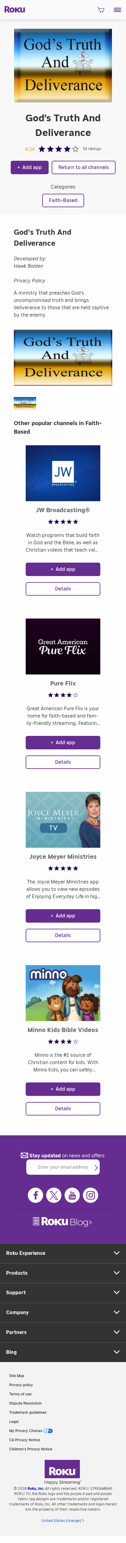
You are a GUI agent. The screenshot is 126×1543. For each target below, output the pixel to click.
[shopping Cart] (100, 11)
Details (63, 588)
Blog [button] (11, 1352)
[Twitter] (53, 1195)
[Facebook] (35, 1195)
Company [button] (17, 1312)
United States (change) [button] (61, 1521)
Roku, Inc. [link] (36, 1488)
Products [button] (17, 1273)
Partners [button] (16, 1332)
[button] (117, 10)
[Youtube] (72, 1195)
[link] (63, 1222)
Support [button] (16, 1292)
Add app (29, 167)
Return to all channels (83, 167)
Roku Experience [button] (25, 1253)
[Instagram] (90, 1195)
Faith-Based (63, 200)
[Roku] (13, 8)
